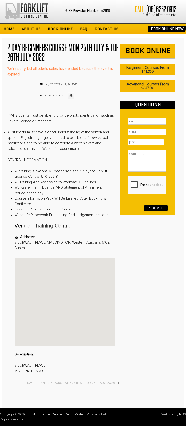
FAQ (83, 28)
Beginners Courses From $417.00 (147, 69)
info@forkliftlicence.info (158, 15)
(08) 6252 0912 (161, 9)
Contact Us (107, 28)
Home (9, 28)
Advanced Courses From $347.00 (148, 86)
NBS (182, 414)
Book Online (60, 28)
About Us (31, 28)
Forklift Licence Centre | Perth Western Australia (63, 414)
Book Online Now (167, 29)
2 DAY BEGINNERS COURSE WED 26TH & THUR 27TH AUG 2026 (69, 383)
